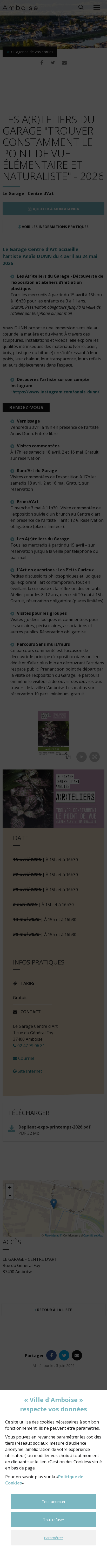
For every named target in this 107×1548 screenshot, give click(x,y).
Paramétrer (53, 1537)
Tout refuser (53, 1519)
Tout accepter (53, 1501)
